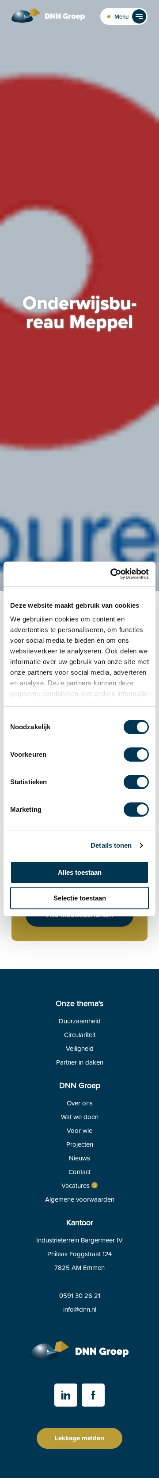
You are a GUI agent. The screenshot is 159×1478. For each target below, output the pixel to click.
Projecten (79, 1144)
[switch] (136, 754)
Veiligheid (80, 1048)
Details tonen (111, 845)
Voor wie (79, 1130)
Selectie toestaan (79, 898)
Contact (79, 1171)
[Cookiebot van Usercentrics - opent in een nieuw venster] (112, 574)
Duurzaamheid (80, 1021)
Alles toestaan (80, 872)
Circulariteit (79, 1034)
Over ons (80, 1103)
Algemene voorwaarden (79, 1199)
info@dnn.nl (79, 1309)
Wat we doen (79, 1116)
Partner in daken (79, 1062)
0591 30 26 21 (79, 1295)
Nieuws (79, 1158)
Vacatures (75, 1185)
